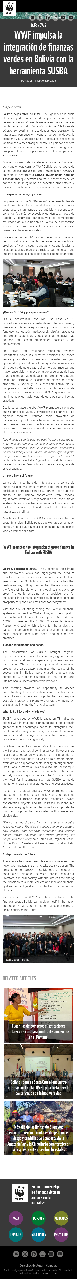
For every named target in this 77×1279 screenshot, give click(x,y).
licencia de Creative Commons (42, 1273)
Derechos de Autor (32, 1265)
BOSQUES (38, 1218)
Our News (38, 25)
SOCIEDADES (39, 1234)
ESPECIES (15, 1234)
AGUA (16, 1218)
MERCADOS (61, 1218)
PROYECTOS (61, 1234)
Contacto (51, 1265)
